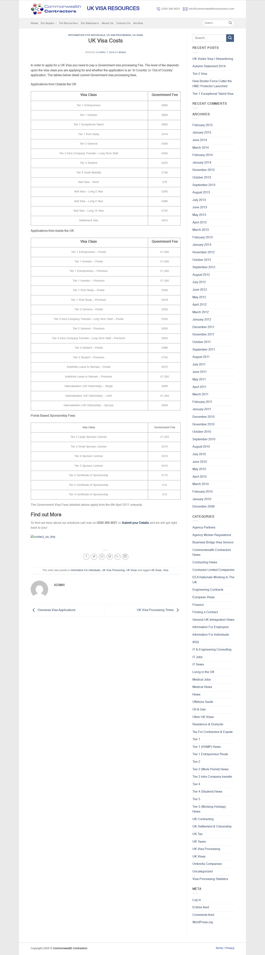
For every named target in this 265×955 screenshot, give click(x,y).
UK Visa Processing (119, 35)
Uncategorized (202, 871)
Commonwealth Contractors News (211, 553)
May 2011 (199, 379)
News (196, 694)
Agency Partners (203, 527)
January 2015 (201, 132)
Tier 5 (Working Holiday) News (209, 809)
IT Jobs (197, 657)
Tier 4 (196, 784)
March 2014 (200, 147)
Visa (165, 570)
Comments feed (203, 915)
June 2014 (199, 140)
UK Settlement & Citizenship (212, 826)
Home (34, 23)
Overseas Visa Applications (56, 610)
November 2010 (203, 424)
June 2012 (199, 289)
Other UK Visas (203, 717)
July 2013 (199, 200)
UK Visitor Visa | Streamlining (212, 59)
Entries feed (200, 907)
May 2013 (199, 215)
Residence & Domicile (207, 724)
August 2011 (201, 357)
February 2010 (202, 491)
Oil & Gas (199, 709)
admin (122, 52)
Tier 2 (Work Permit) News (210, 769)
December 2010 (203, 417)
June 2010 (199, 462)
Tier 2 (196, 762)
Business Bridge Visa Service (212, 542)
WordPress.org (202, 922)
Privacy (229, 948)
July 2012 (199, 282)
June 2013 (199, 207)
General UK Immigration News (213, 619)
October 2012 (201, 260)
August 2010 (201, 446)
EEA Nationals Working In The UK (213, 580)
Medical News (202, 687)
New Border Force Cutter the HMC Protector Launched (212, 84)
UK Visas (137, 35)
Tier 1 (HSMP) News (206, 747)
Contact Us (123, 23)
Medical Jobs (201, 679)
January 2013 (201, 245)
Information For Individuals (86, 35)
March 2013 (200, 230)
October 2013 (201, 177)
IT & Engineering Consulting (211, 649)
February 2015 (202, 125)
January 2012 (201, 319)
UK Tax (197, 834)
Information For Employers (210, 627)
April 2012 (199, 304)
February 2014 (202, 155)
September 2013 (203, 185)
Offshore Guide (202, 702)
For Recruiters (68, 23)
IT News (198, 664)
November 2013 (203, 170)
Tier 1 (196, 739)
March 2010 (200, 484)
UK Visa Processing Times (155, 610)
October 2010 (201, 432)
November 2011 (203, 334)
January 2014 (201, 162)
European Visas (203, 597)
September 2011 (203, 349)
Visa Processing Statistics (210, 879)
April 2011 (199, 387)
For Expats (47, 23)
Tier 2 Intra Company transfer (212, 776)
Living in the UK (203, 672)
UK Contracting (203, 819)
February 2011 (202, 402)
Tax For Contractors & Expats (212, 732)
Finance (198, 605)
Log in (196, 900)
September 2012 (203, 267)
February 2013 (202, 237)
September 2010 (203, 439)
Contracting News (204, 562)
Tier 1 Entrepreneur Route (210, 754)
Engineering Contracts (207, 589)
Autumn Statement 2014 (209, 66)
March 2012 (200, 312)
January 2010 (201, 499)
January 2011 (201, 409)
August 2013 (201, 192)
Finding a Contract (205, 612)
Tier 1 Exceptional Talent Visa (212, 94)
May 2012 (199, 297)
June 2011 (199, 372)
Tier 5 (196, 799)
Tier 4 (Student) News (207, 791)
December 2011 (203, 327)
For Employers (90, 23)
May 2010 (199, 469)
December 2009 (203, 506)
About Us (107, 23)
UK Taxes (199, 841)
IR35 (195, 642)
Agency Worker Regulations (211, 535)
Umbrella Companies (207, 864)
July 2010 (199, 454)
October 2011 (201, 342)
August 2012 (201, 275)
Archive (138, 23)
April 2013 (199, 222)
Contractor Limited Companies (213, 570)
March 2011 (200, 394)
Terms (219, 948)
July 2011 (199, 364)
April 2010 (199, 476)
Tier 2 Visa (199, 74)
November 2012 (203, 252)
